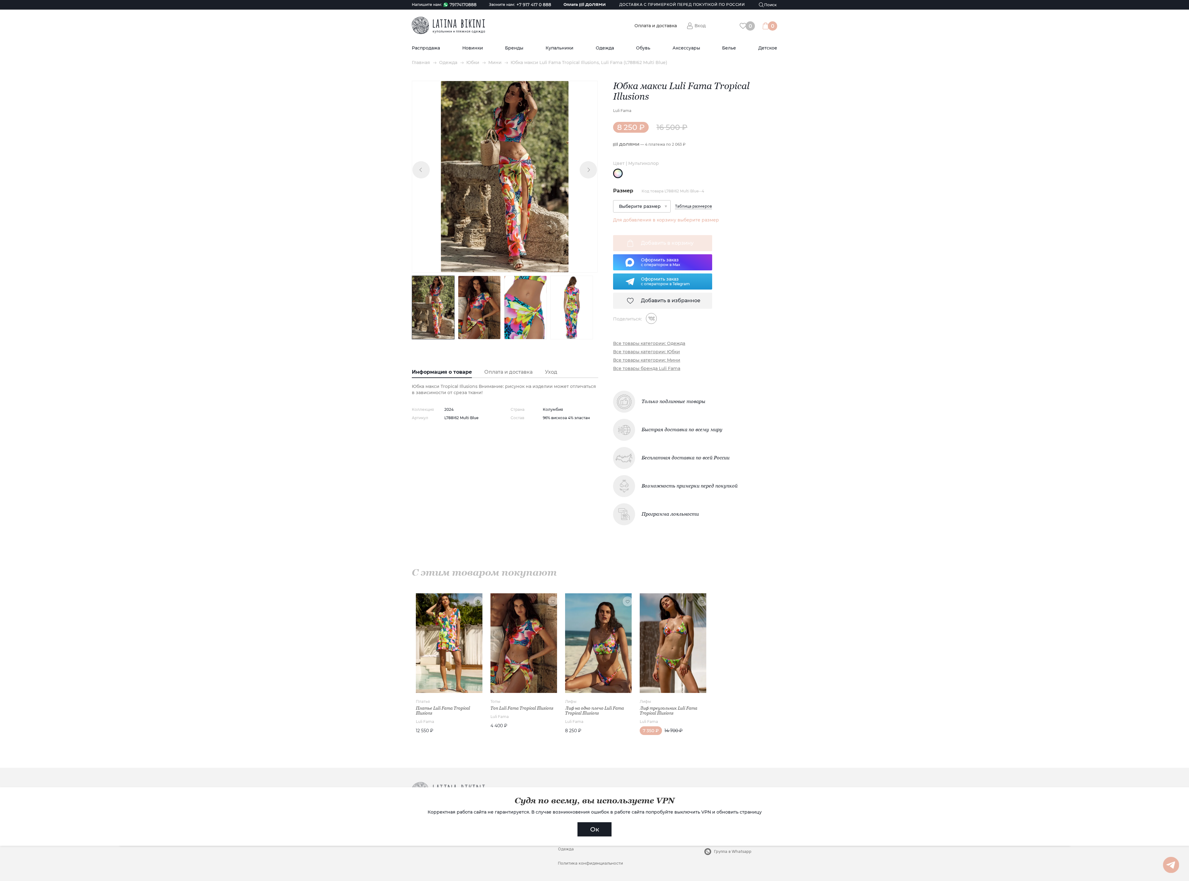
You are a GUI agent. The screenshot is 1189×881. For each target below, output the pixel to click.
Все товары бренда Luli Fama (646, 368)
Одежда (605, 48)
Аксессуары (686, 48)
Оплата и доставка (655, 25)
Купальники (559, 48)
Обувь (643, 48)
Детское (767, 48)
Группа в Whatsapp (732, 851)
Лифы (571, 701)
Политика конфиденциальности (590, 863)
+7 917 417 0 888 (533, 4)
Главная (421, 62)
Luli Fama (622, 110)
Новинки (472, 48)
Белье (729, 48)
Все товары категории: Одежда (649, 343)
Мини (495, 62)
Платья (423, 701)
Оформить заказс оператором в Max (660, 262)
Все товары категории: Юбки (646, 352)
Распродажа (426, 48)
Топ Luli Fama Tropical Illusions (521, 708)
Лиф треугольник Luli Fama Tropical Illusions (668, 711)
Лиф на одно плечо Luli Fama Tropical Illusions (594, 711)
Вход (700, 25)
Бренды (514, 48)
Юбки (472, 62)
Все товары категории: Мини (646, 360)
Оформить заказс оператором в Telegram (665, 281)
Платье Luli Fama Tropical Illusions (443, 711)
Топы (495, 701)
